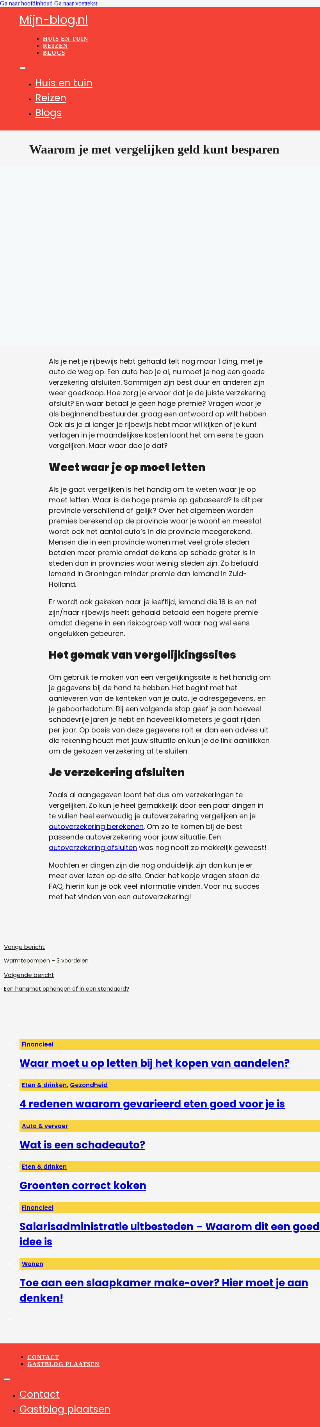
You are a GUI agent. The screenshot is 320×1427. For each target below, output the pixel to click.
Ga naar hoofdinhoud (26, 3)
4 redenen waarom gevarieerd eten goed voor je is (152, 1104)
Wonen (32, 1264)
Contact (43, 1357)
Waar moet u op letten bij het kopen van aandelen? (155, 1063)
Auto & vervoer (45, 1126)
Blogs (54, 53)
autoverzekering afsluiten (93, 847)
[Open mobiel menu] (23, 68)
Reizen (55, 46)
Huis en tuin (65, 39)
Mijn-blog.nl (54, 19)
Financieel (37, 1044)
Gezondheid (89, 1085)
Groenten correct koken (83, 1186)
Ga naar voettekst (75, 3)
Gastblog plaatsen (63, 1364)
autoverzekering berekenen (96, 826)
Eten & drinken (44, 1085)
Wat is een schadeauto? (82, 1145)
